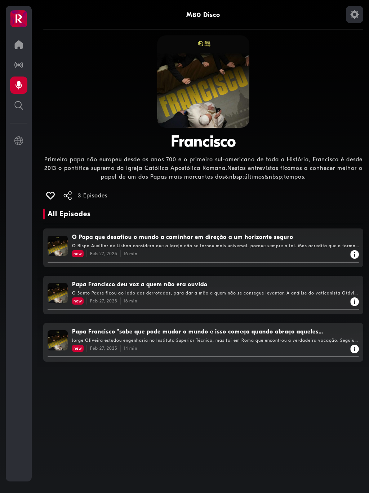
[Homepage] (18, 18)
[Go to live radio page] (18, 65)
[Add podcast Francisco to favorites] (50, 195)
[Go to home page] (18, 44)
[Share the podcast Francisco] (68, 195)
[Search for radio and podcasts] (18, 105)
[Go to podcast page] (18, 85)
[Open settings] (354, 14)
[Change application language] (18, 140)
